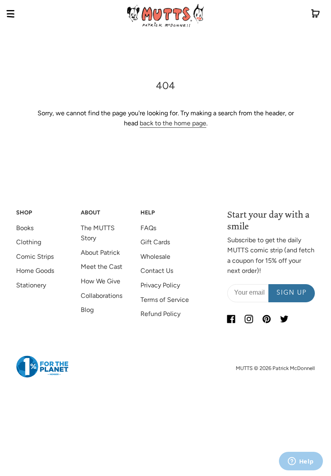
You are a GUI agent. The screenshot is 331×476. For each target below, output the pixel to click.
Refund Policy (160, 314)
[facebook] (231, 319)
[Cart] (315, 15)
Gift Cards (155, 242)
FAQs (148, 228)
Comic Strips (35, 256)
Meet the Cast (101, 266)
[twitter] (284, 319)
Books (25, 228)
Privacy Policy (160, 285)
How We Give (100, 281)
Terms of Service (164, 299)
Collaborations (101, 295)
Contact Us (156, 270)
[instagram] (249, 319)
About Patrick (100, 252)
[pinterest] (267, 319)
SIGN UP (292, 293)
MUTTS (244, 368)
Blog (87, 310)
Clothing (28, 242)
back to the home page (173, 123)
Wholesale (155, 256)
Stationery (31, 285)
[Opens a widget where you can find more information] (301, 462)
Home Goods (35, 270)
